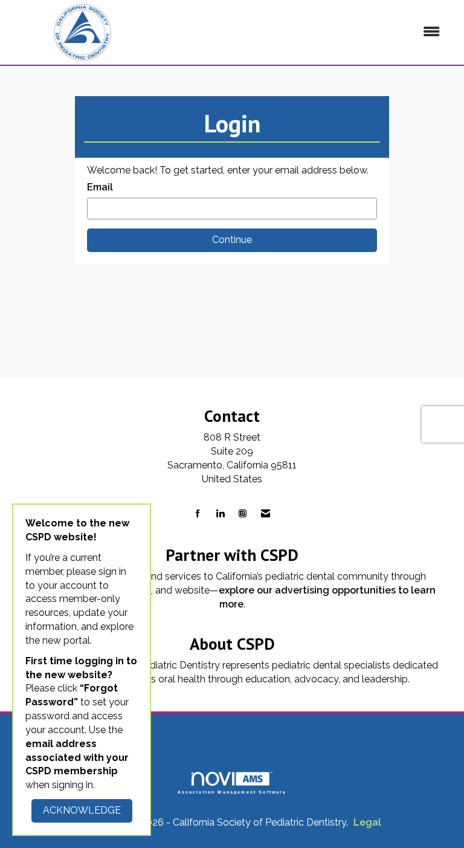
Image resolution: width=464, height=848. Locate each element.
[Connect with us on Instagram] (243, 514)
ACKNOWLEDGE (82, 810)
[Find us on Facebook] (198, 514)
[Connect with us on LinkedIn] (220, 514)
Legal (367, 822)
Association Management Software (232, 791)
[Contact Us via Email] (265, 514)
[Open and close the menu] (304, 32)
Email (100, 187)
